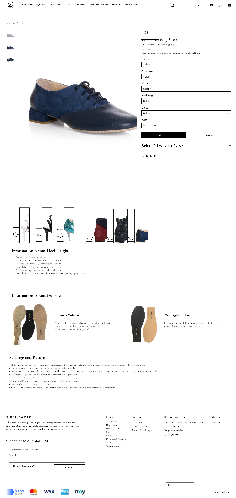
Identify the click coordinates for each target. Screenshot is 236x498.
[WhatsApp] (143, 156)
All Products (112, 421)
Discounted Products (116, 438)
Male (108, 431)
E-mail (13, 455)
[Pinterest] (151, 156)
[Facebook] (147, 156)
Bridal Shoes (112, 435)
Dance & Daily (113, 428)
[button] (229, 4)
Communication (114, 445)
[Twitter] (155, 156)
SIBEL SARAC (19, 417)
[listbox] (180, 485)
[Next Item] (133, 110)
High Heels (111, 425)
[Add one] (155, 125)
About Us (111, 442)
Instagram (216, 421)
